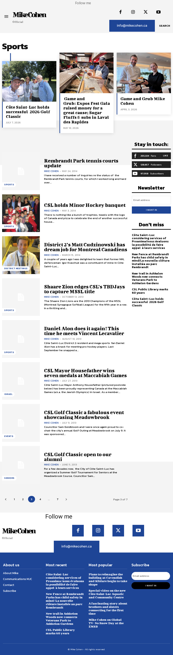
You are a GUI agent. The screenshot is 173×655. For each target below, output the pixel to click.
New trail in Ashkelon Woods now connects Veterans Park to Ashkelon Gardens (147, 278)
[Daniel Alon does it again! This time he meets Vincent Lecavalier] (21, 339)
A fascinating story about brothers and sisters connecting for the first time (108, 608)
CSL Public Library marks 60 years (150, 291)
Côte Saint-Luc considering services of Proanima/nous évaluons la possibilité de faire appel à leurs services (150, 241)
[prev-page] (5, 499)
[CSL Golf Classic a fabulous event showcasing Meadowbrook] (21, 423)
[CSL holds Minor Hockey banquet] (21, 213)
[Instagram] (133, 12)
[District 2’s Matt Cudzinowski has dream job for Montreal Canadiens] (21, 255)
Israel (8, 394)
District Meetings (16, 268)
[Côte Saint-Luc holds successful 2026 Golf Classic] (29, 81)
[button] (164, 26)
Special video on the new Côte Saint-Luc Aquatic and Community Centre (107, 594)
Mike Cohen (51, 171)
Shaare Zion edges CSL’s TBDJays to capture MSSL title (84, 289)
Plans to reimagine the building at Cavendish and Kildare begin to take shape (108, 579)
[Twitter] (146, 12)
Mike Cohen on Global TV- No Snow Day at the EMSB (106, 623)
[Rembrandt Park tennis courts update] (21, 171)
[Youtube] (158, 12)
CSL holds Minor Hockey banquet (85, 205)
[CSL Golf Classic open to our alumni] (21, 465)
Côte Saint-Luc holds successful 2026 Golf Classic (28, 112)
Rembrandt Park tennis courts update (81, 163)
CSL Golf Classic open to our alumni (77, 456)
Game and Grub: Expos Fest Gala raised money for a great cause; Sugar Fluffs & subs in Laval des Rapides (86, 110)
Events (8, 436)
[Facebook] (120, 12)
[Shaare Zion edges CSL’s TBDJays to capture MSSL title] (21, 297)
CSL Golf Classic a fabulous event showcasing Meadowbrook (84, 414)
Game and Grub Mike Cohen (142, 101)
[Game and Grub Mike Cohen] (144, 73)
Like (165, 155)
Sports (9, 184)
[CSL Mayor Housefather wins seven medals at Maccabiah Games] (21, 381)
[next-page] (66, 499)
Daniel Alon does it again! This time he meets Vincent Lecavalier (84, 330)
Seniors (9, 478)
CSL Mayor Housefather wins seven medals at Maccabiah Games (85, 372)
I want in (151, 210)
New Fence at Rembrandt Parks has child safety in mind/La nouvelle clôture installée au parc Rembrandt (151, 261)
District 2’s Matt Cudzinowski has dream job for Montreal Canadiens (85, 247)
